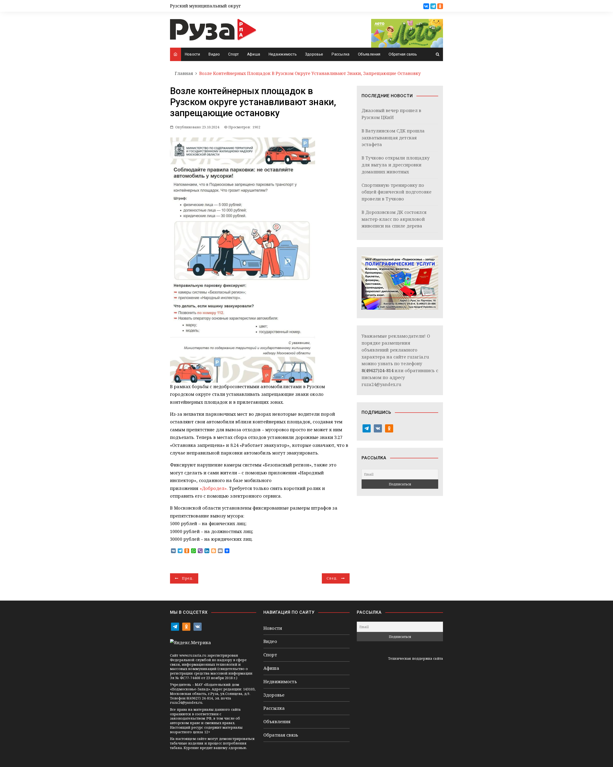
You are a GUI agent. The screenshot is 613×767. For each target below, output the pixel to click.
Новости (192, 54)
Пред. (187, 578)
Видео (214, 54)
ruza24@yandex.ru (381, 384)
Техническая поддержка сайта (415, 658)
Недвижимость (282, 54)
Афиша (253, 54)
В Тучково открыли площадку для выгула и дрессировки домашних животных (396, 165)
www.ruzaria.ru (192, 655)
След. (332, 578)
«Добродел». (213, 488)
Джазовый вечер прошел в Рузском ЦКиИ (391, 114)
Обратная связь (403, 54)
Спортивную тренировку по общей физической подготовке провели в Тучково (396, 192)
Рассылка (340, 54)
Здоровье (314, 54)
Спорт (233, 54)
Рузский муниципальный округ (205, 6)
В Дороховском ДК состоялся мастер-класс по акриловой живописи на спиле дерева (394, 219)
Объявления (369, 54)
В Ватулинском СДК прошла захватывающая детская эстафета (393, 138)
